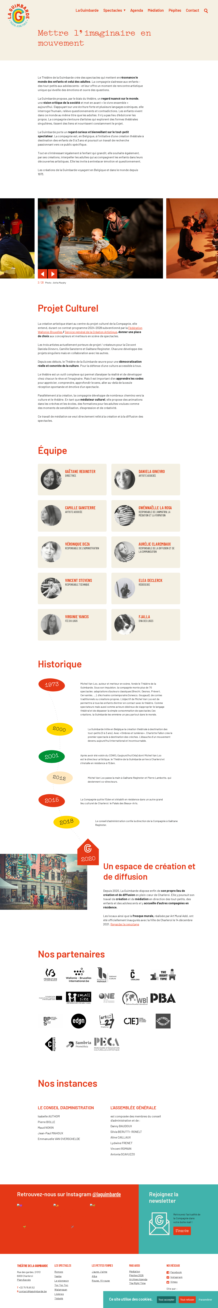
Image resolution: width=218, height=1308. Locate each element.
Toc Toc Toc (61, 1285)
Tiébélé (58, 1298)
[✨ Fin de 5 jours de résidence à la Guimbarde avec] (70, 1220)
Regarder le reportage (124, 924)
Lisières (59, 1293)
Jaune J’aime (99, 1271)
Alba (94, 1276)
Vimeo (174, 1281)
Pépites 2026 (136, 1275)
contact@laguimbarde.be (33, 1291)
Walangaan (60, 1289)
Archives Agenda (138, 1279)
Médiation (134, 1271)
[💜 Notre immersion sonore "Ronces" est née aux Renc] (34, 1220)
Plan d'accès (24, 1279)
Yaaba (58, 1276)
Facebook (176, 1272)
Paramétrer (205, 1299)
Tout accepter (166, 1299)
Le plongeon (61, 1280)
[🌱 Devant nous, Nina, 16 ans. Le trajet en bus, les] (107, 1220)
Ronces (58, 1271)
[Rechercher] (206, 12)
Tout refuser (187, 1299)
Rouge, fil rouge (101, 1280)
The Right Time (137, 1283)
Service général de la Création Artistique (91, 332)
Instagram (176, 1277)
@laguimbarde (106, 1194)
